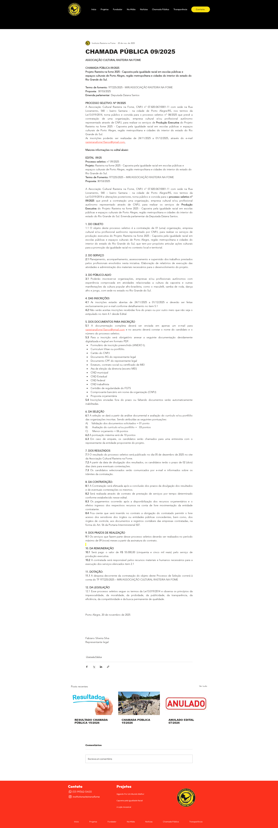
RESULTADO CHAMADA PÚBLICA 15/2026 (91, 721)
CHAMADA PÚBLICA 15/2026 (136, 721)
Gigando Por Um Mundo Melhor (130, 794)
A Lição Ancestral (124, 807)
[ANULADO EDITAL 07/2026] (186, 703)
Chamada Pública (94, 657)
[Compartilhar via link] (108, 666)
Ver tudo (203, 686)
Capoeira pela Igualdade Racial (130, 800)
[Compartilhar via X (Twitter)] (94, 666)
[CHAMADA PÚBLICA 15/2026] (139, 703)
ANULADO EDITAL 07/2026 (181, 721)
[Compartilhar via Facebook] (86, 666)
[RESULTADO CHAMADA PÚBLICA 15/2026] (92, 703)
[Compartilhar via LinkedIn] (101, 666)
